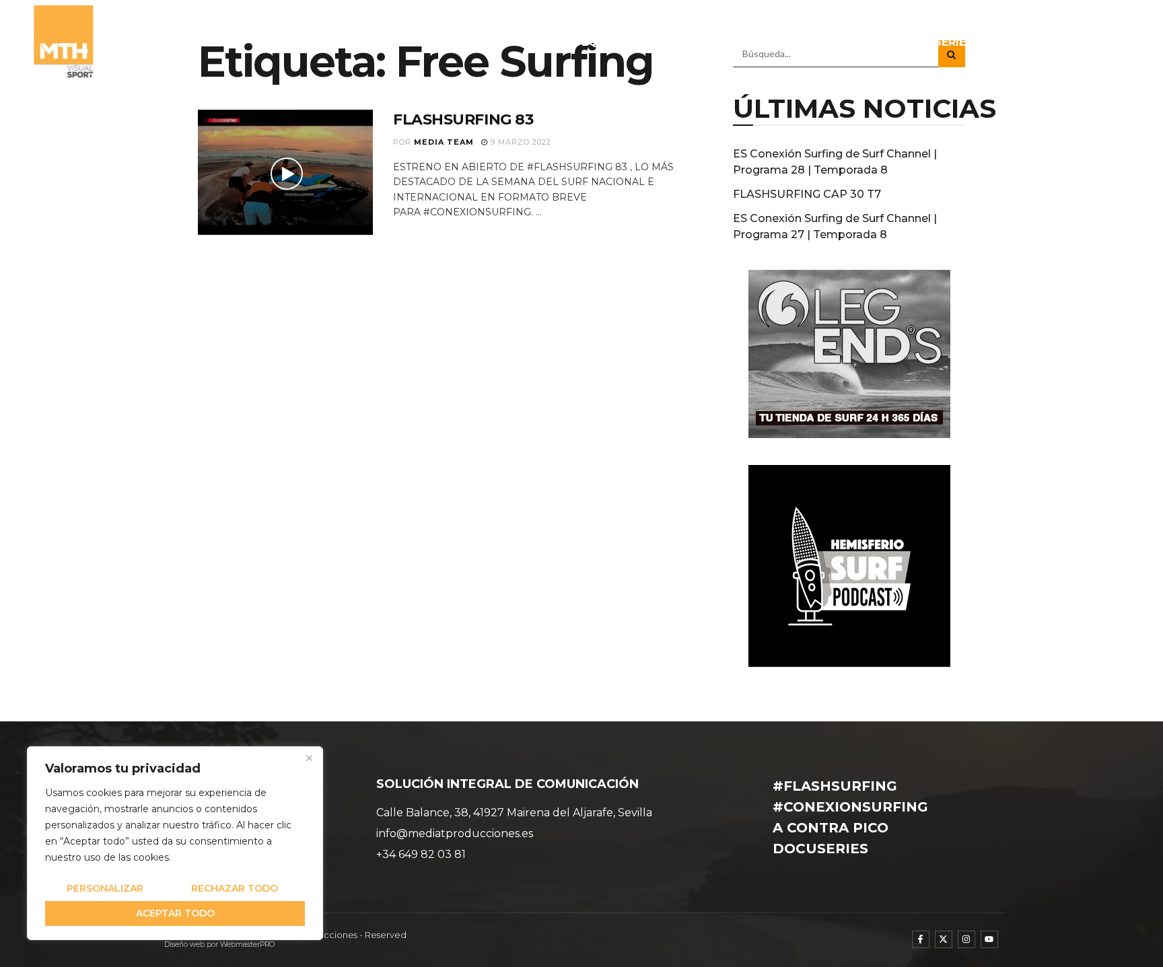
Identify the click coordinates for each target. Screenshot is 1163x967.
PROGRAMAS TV (758, 42)
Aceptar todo (175, 913)
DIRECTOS (1017, 42)
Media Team (444, 142)
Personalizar (105, 888)
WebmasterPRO (247, 944)
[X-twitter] (943, 939)
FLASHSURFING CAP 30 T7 (807, 194)
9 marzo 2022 (519, 142)
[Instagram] (966, 939)
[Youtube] (989, 939)
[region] (175, 843)
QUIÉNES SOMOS (518, 42)
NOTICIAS (669, 42)
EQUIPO (604, 42)
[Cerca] (309, 758)
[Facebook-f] (920, 939)
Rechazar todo (234, 888)
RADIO (852, 42)
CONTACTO (1095, 42)
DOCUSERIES (936, 42)
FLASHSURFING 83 (463, 119)
